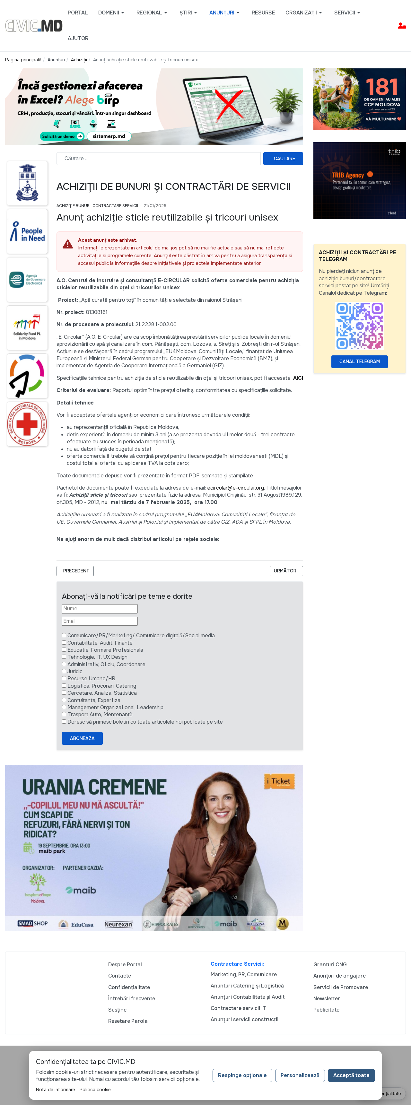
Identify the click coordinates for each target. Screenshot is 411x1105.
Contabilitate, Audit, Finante (100, 643)
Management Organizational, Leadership (115, 707)
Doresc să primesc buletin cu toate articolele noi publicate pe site (145, 721)
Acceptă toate (351, 1075)
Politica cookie (95, 1089)
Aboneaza (82, 738)
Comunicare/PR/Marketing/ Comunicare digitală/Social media (141, 635)
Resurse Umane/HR (91, 678)
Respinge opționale (242, 1075)
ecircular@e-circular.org (235, 487)
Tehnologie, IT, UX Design (97, 657)
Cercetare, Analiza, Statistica (102, 693)
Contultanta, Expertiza (93, 700)
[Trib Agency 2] (359, 180)
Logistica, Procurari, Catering (101, 686)
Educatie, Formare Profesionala (105, 650)
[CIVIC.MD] (34, 25)
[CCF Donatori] (359, 98)
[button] (112, 13)
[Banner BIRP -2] (154, 106)
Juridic (75, 671)
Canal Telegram (359, 361)
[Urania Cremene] (154, 847)
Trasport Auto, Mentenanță (100, 714)
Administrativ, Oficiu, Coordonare (106, 664)
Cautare (284, 158)
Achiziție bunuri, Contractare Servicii (97, 205)
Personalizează (300, 1075)
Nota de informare (55, 1089)
